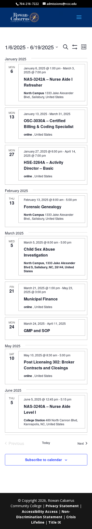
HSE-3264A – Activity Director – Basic (43, 165)
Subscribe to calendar (43, 459)
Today (46, 443)
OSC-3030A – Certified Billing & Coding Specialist (48, 123)
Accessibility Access (40, 511)
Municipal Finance (41, 299)
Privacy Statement (62, 505)
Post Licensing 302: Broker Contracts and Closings (49, 365)
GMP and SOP (37, 330)
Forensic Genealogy (42, 206)
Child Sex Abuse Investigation (39, 252)
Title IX (54, 522)
